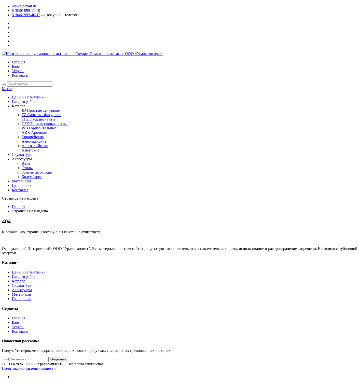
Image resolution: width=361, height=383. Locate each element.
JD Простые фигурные (41, 110)
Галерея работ (23, 101)
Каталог (18, 281)
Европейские (33, 137)
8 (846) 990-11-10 (26, 10)
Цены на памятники (29, 97)
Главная (18, 62)
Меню (7, 89)
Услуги (18, 71)
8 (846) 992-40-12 (26, 15)
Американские (34, 141)
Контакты (20, 75)
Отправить (58, 359)
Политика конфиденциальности (29, 368)
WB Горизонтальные (39, 128)
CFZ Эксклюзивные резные (45, 124)
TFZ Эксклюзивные (38, 119)
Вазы (26, 163)
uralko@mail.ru (24, 6)
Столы (27, 168)
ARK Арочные (34, 132)
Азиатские (30, 150)
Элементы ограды (37, 172)
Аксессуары (22, 290)
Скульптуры (22, 154)
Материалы (21, 181)
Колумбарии (32, 177)
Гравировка (21, 185)
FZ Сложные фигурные (41, 115)
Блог (16, 66)
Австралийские (35, 146)
